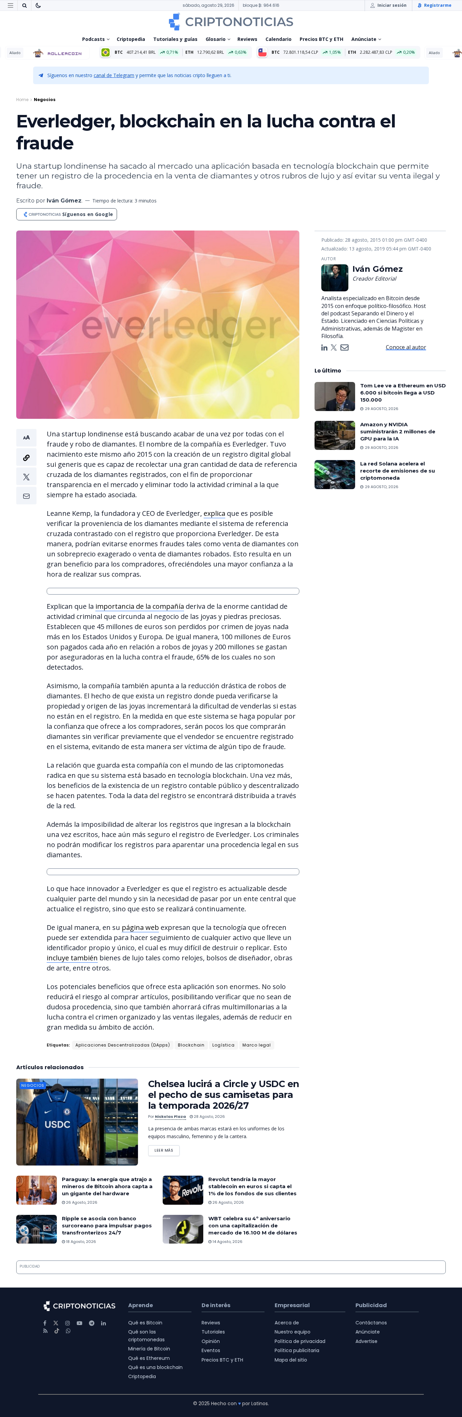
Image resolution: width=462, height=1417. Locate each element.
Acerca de (287, 1322)
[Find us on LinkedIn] (103, 1323)
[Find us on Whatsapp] (68, 1331)
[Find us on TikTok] (56, 1331)
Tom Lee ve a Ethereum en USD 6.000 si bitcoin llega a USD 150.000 (403, 392)
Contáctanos (371, 1322)
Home (22, 99)
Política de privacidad (300, 1341)
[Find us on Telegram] (91, 1323)
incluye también (72, 957)
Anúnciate (363, 39)
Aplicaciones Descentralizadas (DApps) (122, 1045)
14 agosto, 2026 (226, 1241)
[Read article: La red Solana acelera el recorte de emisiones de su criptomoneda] (335, 474)
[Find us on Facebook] (44, 1323)
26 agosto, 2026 (81, 1202)
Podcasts (93, 39)
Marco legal (256, 1045)
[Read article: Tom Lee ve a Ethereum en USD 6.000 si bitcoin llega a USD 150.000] (335, 396)
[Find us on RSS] (45, 1331)
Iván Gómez (64, 200)
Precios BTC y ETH (321, 39)
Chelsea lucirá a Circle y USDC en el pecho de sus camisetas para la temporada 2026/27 (223, 1094)
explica (214, 513)
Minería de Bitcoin (149, 1348)
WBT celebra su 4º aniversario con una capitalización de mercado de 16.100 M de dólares (252, 1225)
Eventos (211, 1350)
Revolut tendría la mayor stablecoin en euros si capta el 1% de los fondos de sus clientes (252, 1186)
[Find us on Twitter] (56, 1323)
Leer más (167, 1149)
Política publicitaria (297, 1350)
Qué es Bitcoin (145, 1322)
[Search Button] (24, 5)
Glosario (216, 39)
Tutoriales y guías (175, 39)
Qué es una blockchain (155, 1367)
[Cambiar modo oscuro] (38, 5)
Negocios (44, 99)
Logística (223, 1045)
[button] (26, 466)
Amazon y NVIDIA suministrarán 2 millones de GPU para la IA (397, 431)
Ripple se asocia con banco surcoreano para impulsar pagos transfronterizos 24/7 (107, 1225)
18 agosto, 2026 (80, 1241)
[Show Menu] (10, 5)
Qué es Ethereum (149, 1358)
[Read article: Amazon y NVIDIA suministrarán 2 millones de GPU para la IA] (335, 435)
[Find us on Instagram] (67, 1323)
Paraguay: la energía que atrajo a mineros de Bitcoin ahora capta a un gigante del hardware (107, 1186)
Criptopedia (131, 39)
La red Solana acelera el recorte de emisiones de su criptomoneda (397, 470)
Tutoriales (213, 1331)
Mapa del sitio (291, 1359)
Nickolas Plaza (170, 1116)
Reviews (247, 39)
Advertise (366, 1341)
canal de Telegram (114, 75)
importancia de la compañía (139, 606)
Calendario (278, 39)
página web (140, 927)
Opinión (211, 1341)
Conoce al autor (406, 347)
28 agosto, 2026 (209, 1116)
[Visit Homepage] (231, 21)
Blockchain (191, 1045)
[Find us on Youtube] (79, 1323)
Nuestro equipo (292, 1331)
